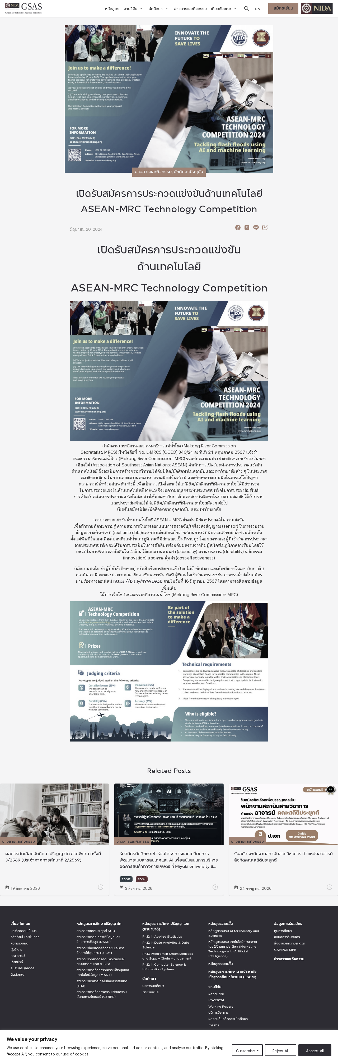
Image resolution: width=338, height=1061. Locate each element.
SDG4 (141, 879)
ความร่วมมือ (19, 943)
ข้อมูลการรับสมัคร (287, 937)
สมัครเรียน (283, 7)
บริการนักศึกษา (153, 986)
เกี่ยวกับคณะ (221, 9)
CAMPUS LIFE (285, 949)
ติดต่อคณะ (18, 974)
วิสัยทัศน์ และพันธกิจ (25, 937)
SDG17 (126, 879)
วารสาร (213, 1025)
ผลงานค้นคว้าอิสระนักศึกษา (228, 1019)
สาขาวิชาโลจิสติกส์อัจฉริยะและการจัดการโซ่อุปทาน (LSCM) (101, 950)
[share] (238, 229)
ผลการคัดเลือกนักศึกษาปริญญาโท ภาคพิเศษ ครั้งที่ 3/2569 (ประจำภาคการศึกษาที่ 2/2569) (53, 856)
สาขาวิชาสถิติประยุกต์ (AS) (96, 931)
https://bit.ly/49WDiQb (137, 581)
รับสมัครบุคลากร (23, 968)
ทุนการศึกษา (283, 931)
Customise (245, 1050)
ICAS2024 (216, 1000)
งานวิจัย (130, 9)
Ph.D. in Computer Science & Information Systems (164, 967)
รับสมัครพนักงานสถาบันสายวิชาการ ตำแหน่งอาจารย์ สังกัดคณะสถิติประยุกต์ (283, 856)
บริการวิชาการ (218, 1012)
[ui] (256, 229)
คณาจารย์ (18, 955)
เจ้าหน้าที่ (17, 962)
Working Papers (220, 1006)
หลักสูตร (112, 9)
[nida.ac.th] (317, 8)
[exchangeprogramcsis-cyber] (168, 841)
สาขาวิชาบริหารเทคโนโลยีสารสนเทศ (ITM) (102, 983)
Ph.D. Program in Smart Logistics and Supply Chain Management (167, 956)
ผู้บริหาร (16, 949)
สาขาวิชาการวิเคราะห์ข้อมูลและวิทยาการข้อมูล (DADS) (98, 939)
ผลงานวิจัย (216, 994)
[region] (169, 1045)
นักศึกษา (156, 9)
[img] (246, 8)
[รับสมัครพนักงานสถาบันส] (283, 841)
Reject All (281, 1050)
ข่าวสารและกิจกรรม (190, 9)
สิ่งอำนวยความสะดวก (289, 943)
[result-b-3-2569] (54, 841)
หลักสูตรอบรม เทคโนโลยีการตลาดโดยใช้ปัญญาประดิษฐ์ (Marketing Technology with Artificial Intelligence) (232, 948)
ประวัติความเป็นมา (23, 931)
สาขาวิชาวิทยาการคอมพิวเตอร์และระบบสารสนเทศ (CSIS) (101, 961)
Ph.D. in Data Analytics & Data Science (165, 945)
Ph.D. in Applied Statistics (162, 936)
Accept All (315, 1050)
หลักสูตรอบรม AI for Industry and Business (233, 933)
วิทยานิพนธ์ (150, 992)
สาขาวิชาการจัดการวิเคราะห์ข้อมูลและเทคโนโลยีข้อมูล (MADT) (103, 972)
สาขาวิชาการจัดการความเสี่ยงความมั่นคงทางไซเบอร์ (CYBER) (102, 994)
